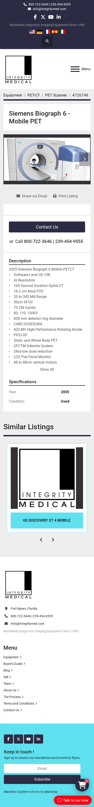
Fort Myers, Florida (24, 608)
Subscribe (42, 779)
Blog (6, 670)
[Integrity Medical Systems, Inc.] (18, 584)
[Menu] (75, 69)
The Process (12, 697)
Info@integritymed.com (27, 623)
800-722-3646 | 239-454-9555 (50, 4)
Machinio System (16, 792)
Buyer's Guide (12, 664)
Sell (5, 677)
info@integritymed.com (49, 9)
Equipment (11, 657)
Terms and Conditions (18, 703)
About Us (9, 690)
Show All (47, 369)
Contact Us (47, 227)
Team (7, 683)
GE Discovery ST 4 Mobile (46, 520)
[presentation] (41, 539)
